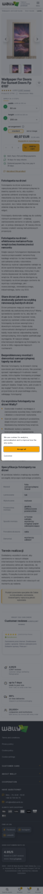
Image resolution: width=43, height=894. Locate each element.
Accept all (21, 449)
